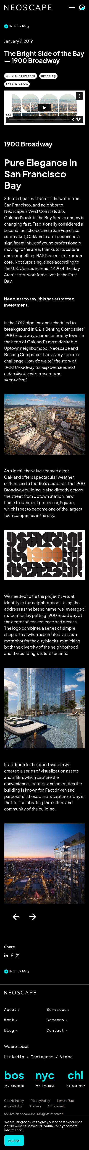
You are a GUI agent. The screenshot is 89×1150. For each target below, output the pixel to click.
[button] (16, 916)
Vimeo (66, 1056)
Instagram (42, 1056)
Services (57, 1009)
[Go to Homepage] (28, 7)
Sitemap (35, 1106)
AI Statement (57, 1106)
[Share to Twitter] (18, 956)
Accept (14, 1140)
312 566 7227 (75, 1086)
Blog (9, 1030)
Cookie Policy (14, 1100)
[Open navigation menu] (72, 7)
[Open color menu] (82, 7)
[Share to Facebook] (12, 956)
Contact (55, 1030)
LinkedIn (14, 1056)
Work (9, 1020)
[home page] (20, 993)
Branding (48, 76)
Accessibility (13, 1106)
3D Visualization (20, 76)
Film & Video (17, 84)
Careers (55, 1020)
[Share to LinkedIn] (6, 956)
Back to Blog (19, 26)
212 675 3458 (45, 1086)
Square (67, 502)
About (10, 1009)
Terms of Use (66, 1100)
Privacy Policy (40, 1100)
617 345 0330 (14, 1086)
